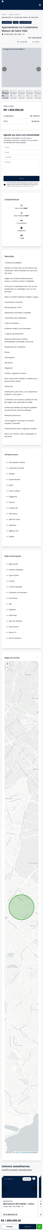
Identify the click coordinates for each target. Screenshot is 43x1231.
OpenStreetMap (26, 1152)
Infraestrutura (11, 454)
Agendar (27, 1227)
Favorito (36, 42)
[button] (4, 69)
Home (4, 14)
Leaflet (16, 1152)
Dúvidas (10, 1227)
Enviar (21, 178)
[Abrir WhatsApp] (37, 1225)
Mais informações (13, 556)
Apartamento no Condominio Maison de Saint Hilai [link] (20, 17)
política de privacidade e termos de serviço (20, 186)
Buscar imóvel (14, 14)
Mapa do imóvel (12, 657)
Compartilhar (23, 42)
